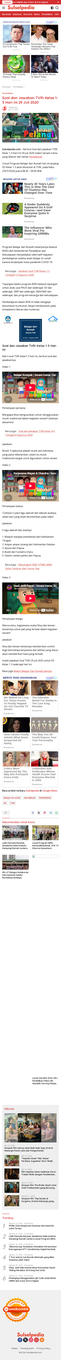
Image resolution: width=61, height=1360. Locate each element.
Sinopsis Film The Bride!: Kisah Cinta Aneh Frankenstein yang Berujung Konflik (38, 1186)
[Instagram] (31, 1340)
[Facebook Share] (33, 813)
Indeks (14, 1348)
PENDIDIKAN (45, 798)
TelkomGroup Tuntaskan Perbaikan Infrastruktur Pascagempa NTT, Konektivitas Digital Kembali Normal (33, 1248)
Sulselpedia (12, 107)
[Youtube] (36, 1340)
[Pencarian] (57, 7)
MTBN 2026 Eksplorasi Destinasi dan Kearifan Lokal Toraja (31, 1227)
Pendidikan (7, 93)
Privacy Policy (43, 1348)
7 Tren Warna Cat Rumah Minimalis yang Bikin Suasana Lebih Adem (31, 1258)
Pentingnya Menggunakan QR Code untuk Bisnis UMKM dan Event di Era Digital (32, 1279)
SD (5, 803)
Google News (49, 790)
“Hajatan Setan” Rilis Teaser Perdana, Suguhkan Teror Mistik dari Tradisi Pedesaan (37, 1159)
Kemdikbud (35, 156)
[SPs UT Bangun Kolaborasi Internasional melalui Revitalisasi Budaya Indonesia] (15, 862)
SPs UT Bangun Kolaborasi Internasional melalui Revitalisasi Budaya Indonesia (15, 875)
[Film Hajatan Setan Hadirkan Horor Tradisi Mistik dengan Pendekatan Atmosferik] (11, 1173)
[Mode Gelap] (52, 7)
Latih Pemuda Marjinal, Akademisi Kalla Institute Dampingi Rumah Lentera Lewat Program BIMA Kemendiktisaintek (14, 846)
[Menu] (4, 7)
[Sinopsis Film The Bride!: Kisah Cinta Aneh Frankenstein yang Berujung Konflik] (11, 1187)
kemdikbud (29, 798)
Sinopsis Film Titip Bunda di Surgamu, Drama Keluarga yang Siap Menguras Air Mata (37, 1200)
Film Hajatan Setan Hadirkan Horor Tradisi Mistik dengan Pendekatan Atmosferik (38, 1173)
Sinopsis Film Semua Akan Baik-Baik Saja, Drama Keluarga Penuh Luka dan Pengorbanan (28, 1149)
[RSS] (42, 1340)
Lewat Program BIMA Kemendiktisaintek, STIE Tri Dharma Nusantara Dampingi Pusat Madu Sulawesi (45, 846)
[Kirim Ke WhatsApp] (56, 813)
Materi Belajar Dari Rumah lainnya (33, 671)
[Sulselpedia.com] (20, 7)
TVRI (12, 803)
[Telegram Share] (50, 813)
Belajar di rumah (12, 798)
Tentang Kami (27, 1348)
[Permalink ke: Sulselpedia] (4, 108)
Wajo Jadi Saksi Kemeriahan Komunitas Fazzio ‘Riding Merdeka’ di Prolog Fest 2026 (32, 1269)
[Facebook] (20, 1340)
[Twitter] (25, 1340)
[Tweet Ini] (39, 813)
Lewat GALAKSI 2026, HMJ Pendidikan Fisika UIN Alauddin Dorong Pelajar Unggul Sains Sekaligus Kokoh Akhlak (45, 1081)
